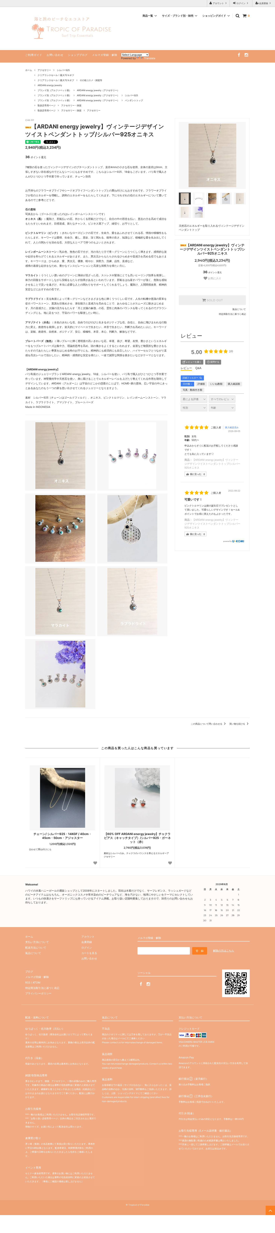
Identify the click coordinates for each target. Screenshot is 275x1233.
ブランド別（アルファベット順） (54, 90)
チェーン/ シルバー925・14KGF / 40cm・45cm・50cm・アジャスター (62, 836)
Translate (149, 58)
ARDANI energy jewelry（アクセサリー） (98, 90)
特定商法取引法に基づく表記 (42, 987)
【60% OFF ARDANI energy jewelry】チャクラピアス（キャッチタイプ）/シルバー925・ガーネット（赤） (137, 838)
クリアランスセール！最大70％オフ (56, 75)
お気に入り (214, 278)
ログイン (241, 3)
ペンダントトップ (134, 100)
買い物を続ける (237, 723)
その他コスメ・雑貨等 (91, 80)
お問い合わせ (55, 54)
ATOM (36, 982)
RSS (27, 982)
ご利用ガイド (33, 54)
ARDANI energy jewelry (50, 85)
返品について (239, 309)
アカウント (218, 3)
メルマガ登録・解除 (104, 54)
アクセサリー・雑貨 (71, 105)
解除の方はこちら (223, 950)
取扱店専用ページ (47, 105)
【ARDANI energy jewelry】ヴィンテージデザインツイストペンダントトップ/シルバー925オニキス (212, 463)
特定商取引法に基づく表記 (232, 314)
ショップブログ (78, 54)
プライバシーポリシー (38, 993)
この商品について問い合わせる (207, 723)
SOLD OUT (214, 300)
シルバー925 (63, 70)
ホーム (28, 70)
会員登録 (264, 3)
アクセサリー (44, 70)
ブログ (29, 971)
